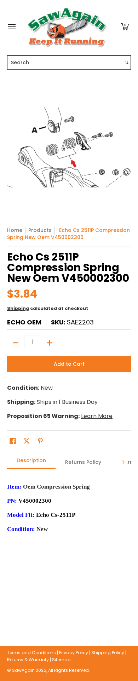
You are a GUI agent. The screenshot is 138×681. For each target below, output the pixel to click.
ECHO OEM (24, 322)
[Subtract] (15, 342)
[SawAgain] (67, 27)
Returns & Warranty (28, 660)
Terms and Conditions (31, 653)
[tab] (31, 462)
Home (14, 230)
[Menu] (11, 27)
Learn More (97, 416)
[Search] (127, 62)
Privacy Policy (73, 653)
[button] (125, 27)
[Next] (123, 462)
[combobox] (65, 62)
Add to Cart (69, 364)
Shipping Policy (107, 653)
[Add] (49, 342)
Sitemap (61, 660)
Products (40, 230)
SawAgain (23, 670)
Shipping (18, 308)
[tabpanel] (69, 547)
